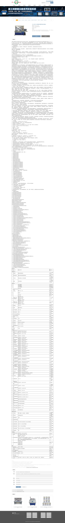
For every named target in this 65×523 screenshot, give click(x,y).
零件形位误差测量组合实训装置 (29, 517)
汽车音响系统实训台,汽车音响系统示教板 (43, 517)
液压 (15, 41)
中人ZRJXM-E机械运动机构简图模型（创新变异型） (49, 514)
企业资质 (40, 5)
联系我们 (45, 5)
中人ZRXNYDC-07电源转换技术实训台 (43, 514)
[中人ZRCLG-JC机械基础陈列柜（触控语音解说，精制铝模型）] (46, 501)
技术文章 (24, 5)
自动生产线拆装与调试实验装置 (35, 517)
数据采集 (32, 41)
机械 (30, 78)
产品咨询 (36, 36)
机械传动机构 (37, 521)
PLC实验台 (31, 521)
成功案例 (35, 5)
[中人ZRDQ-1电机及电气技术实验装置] (18, 501)
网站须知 (50, 5)
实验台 (18, 41)
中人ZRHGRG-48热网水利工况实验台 (35, 514)
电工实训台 (35, 521)
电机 (28, 106)
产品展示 (19, 5)
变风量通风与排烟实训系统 (49, 517)
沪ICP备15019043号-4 (27, 521)
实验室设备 (33, 521)
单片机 (13, 102)
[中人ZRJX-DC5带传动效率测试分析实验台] (32, 501)
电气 (28, 46)
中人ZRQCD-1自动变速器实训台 (29, 514)
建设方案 (29, 5)
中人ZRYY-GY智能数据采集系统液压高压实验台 (19, 491)
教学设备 (14, 5)
